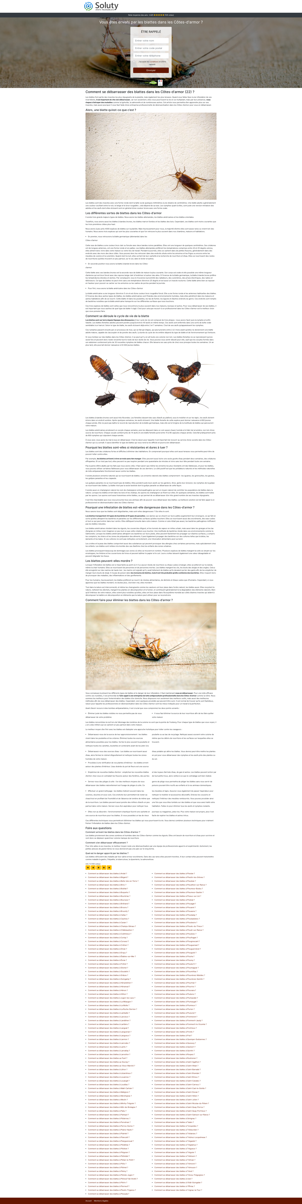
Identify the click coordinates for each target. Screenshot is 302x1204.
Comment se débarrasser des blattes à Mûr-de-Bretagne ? (112, 1107)
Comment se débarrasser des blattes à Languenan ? (109, 1032)
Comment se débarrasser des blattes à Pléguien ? (109, 1152)
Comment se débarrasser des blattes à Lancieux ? (109, 1017)
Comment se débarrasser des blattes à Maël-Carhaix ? (110, 1088)
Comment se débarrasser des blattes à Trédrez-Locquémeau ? (180, 1137)
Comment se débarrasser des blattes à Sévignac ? (175, 1118)
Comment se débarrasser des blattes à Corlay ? (108, 937)
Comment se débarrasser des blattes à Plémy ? (107, 1171)
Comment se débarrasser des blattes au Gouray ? (108, 1062)
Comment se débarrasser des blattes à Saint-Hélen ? (176, 1096)
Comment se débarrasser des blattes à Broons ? (108, 907)
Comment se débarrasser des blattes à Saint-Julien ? (176, 1099)
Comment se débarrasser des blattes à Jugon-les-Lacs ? (111, 998)
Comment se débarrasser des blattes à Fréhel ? (108, 964)
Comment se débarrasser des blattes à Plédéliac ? (109, 1145)
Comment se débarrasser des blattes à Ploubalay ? (175, 915)
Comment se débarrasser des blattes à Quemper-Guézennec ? (180, 1039)
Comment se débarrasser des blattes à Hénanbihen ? (110, 983)
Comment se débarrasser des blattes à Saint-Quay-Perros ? (179, 1107)
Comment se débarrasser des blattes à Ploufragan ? (176, 937)
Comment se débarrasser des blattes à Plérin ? (107, 1182)
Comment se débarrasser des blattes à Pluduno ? (175, 994)
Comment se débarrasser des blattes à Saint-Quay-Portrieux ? (180, 1111)
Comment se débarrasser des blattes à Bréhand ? (108, 904)
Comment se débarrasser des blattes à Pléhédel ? (109, 1156)
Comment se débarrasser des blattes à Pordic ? (174, 1032)
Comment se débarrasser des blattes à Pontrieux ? (175, 1028)
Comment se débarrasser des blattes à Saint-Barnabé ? (177, 1069)
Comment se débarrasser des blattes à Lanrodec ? (109, 1043)
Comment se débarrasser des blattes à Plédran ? (108, 1148)
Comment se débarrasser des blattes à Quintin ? (174, 1050)
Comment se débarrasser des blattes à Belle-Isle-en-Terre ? (113, 881)
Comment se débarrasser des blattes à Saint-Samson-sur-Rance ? (182, 1115)
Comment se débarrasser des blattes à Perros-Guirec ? (111, 1126)
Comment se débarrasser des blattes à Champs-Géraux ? (112, 926)
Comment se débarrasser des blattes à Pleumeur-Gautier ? (179, 892)
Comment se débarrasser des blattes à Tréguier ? (175, 1152)
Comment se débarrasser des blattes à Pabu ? (107, 1111)
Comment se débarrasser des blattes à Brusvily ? (108, 911)
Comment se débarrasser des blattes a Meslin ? (108, 1099)
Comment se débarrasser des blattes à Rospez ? (174, 1054)
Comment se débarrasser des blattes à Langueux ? (109, 1035)
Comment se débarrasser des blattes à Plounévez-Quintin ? (179, 979)
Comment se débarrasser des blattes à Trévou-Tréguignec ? (179, 1175)
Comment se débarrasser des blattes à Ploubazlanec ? (177, 919)
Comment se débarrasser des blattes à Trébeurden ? (176, 1130)
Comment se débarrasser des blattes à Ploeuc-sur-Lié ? (177, 896)
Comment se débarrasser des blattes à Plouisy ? (174, 960)
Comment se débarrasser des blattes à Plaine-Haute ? (110, 1130)
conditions (154, 62)
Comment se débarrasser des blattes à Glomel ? (108, 968)
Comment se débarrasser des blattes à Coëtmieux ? (109, 934)
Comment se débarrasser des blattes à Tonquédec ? (176, 1126)
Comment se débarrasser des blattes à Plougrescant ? (177, 941)
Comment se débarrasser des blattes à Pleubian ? (175, 881)
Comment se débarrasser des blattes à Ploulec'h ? (175, 964)
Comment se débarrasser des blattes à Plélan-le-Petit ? (111, 1160)
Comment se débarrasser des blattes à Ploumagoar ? (176, 968)
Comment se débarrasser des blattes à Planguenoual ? (111, 1141)
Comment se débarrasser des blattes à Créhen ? (108, 945)
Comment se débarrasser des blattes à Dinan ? (107, 949)
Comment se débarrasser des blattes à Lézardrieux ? (110, 1073)
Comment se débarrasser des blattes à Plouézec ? (175, 934)
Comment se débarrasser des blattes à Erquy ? (107, 953)
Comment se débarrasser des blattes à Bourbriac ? (109, 896)
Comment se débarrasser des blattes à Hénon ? (108, 990)
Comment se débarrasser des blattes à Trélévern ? (175, 1156)
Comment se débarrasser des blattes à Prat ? (173, 1035)
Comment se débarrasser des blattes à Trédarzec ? (175, 1133)
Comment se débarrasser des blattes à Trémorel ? (175, 1164)
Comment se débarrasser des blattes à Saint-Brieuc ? (176, 1077)
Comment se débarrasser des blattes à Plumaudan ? (176, 998)
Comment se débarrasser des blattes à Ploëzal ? (174, 900)
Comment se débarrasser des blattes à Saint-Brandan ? (177, 1073)
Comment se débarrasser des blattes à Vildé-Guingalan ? (178, 1182)
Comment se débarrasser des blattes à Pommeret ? (175, 1017)
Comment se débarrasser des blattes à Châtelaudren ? (111, 930)
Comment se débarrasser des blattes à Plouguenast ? (176, 945)
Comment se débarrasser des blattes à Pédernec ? (109, 1118)
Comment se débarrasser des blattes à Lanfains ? (108, 1024)
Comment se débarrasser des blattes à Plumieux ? (175, 1005)
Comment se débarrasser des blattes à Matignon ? (109, 1092)
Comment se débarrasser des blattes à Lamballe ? (109, 1013)
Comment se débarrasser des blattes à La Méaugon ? (110, 1002)
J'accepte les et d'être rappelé (152, 63)
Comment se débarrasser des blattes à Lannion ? (108, 1039)
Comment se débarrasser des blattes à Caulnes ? (108, 919)
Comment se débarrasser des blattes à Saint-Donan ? (176, 1092)
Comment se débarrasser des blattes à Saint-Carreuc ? (177, 1084)
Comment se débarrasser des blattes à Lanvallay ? (109, 1050)
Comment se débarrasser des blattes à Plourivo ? (175, 986)
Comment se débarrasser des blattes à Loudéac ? (108, 1084)
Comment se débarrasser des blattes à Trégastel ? (175, 1141)
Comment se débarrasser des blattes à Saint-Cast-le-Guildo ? (180, 1088)
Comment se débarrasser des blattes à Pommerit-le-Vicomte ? (180, 1024)
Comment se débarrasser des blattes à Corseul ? (108, 941)
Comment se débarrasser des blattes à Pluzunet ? (175, 1013)
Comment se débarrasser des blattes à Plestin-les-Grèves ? (179, 877)
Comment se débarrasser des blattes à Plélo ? (107, 1164)
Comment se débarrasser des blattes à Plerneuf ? (108, 1186)
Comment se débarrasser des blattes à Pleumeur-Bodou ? (178, 888)
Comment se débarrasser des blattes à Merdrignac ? (110, 1096)
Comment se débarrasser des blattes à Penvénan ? (109, 1122)
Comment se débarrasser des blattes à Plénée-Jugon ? (111, 1175)
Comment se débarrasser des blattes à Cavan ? (107, 922)
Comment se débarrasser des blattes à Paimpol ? (108, 1115)
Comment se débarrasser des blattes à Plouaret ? (175, 907)
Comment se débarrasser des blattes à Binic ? (107, 885)
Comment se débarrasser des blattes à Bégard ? (108, 877)
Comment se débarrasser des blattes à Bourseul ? (109, 900)
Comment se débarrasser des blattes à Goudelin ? (109, 971)
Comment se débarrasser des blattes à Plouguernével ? (177, 949)
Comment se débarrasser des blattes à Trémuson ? (175, 1167)
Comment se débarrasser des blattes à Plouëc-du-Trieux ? (178, 926)
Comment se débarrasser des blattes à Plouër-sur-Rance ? (178, 930)
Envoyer (151, 70)
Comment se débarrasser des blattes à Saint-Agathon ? (177, 1062)
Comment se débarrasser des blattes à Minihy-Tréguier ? (112, 1103)
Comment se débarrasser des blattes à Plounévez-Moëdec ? (179, 975)
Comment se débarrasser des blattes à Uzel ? (173, 1179)
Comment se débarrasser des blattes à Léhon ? (107, 1069)
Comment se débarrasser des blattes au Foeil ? (107, 1058)
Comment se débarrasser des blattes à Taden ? (174, 1122)
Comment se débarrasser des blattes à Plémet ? (108, 1167)
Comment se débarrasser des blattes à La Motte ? (108, 1005)
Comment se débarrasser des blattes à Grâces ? (108, 975)
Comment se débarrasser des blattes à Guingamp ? (109, 979)
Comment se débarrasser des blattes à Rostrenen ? (175, 1058)
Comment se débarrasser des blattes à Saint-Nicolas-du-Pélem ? (181, 1103)
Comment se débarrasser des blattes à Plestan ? (174, 873)
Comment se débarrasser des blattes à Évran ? (107, 960)
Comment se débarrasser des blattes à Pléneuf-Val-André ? (113, 1179)
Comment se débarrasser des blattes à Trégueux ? (175, 1148)
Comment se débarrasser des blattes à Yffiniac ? (174, 1186)
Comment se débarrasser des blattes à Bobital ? (108, 888)
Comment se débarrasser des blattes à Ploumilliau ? (176, 971)
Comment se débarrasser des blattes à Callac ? (107, 915)
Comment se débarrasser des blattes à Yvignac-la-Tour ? (178, 1190)
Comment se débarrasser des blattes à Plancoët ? (109, 1137)
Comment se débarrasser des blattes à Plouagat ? (175, 904)
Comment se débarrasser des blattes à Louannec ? (109, 1077)
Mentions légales (101, 1201)
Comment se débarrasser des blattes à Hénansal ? (109, 986)
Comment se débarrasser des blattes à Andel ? (107, 873)
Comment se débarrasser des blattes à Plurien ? (174, 1009)
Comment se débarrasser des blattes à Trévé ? (173, 1171)
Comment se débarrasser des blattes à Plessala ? (108, 1194)
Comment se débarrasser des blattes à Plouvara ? (175, 990)
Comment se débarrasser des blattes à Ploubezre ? (175, 922)
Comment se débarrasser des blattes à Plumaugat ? (175, 1002)
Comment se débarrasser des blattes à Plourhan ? (175, 983)
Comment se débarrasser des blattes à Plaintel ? (108, 1133)
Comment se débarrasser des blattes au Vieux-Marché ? (111, 1066)
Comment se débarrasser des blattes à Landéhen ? (109, 1020)
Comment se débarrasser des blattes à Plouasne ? (175, 911)
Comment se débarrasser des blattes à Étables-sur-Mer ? (112, 956)
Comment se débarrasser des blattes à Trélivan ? (174, 1160)
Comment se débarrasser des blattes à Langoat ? (108, 1028)
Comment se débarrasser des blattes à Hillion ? (108, 994)
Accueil (89, 1201)
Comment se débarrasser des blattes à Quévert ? (174, 1047)
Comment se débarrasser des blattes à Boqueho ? (109, 892)
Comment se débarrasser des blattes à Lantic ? (107, 1047)
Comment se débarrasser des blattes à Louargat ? (109, 1081)
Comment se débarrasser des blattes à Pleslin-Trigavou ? (112, 1190)
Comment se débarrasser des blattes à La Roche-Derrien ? (112, 1009)
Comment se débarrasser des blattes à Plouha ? (174, 956)
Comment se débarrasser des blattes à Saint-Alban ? (176, 1066)
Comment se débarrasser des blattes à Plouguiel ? (175, 953)
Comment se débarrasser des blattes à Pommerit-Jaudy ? (178, 1020)
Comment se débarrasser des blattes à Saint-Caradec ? (177, 1081)
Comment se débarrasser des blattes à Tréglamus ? (175, 1145)
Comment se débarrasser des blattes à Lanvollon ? (109, 1054)
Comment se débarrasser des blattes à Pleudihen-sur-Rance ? (180, 885)
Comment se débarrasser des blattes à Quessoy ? (175, 1043)
